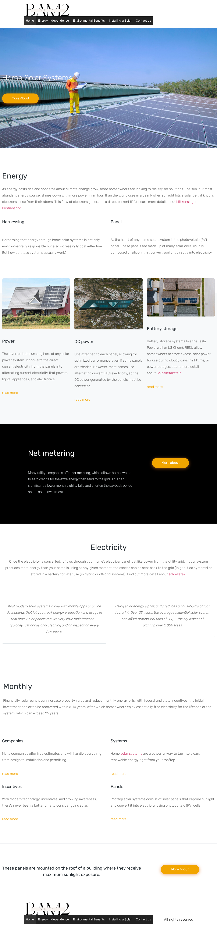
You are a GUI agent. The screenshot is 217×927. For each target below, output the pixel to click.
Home (30, 20)
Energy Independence (53, 20)
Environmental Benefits (89, 20)
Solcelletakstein (169, 373)
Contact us (143, 20)
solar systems (131, 753)
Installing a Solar (120, 20)
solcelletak (177, 574)
